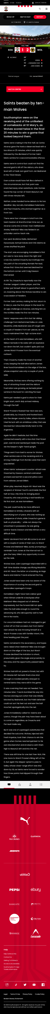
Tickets (18, 3)
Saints (6, 3)
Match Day (25, 17)
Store (12, 3)
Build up (10, 17)
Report (40, 17)
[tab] (9, 784)
